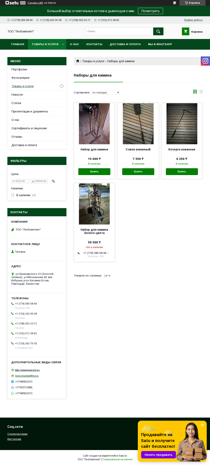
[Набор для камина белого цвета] (94, 203)
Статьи (16, 103)
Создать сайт (35, 2)
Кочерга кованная (181, 149)
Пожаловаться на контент (118, 459)
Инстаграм (14, 439)
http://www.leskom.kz (27, 369)
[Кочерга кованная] (182, 123)
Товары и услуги (45, 44)
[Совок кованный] (138, 123)
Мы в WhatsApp (160, 44)
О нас (74, 44)
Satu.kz (123, 455)
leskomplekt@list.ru (27, 375)
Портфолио (19, 69)
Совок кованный (138, 149)
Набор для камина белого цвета (94, 231)
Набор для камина (94, 149)
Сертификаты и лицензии (29, 128)
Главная (17, 44)
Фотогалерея (20, 77)
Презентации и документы (29, 111)
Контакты (94, 44)
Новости (17, 94)
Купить (94, 171)
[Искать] (158, 31)
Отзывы (16, 136)
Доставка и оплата (125, 44)
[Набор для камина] (94, 123)
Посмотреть (150, 11)
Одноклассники (17, 433)
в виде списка (201, 92)
